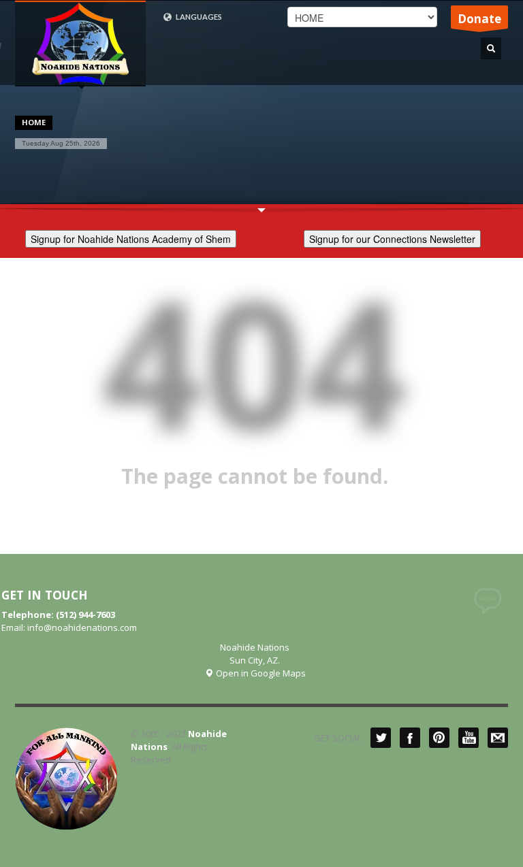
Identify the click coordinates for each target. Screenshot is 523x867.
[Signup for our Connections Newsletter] (392, 237)
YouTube (468, 737)
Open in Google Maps (260, 673)
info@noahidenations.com (82, 627)
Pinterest (439, 737)
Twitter (380, 737)
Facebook (410, 737)
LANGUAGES (198, 16)
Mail (498, 737)
